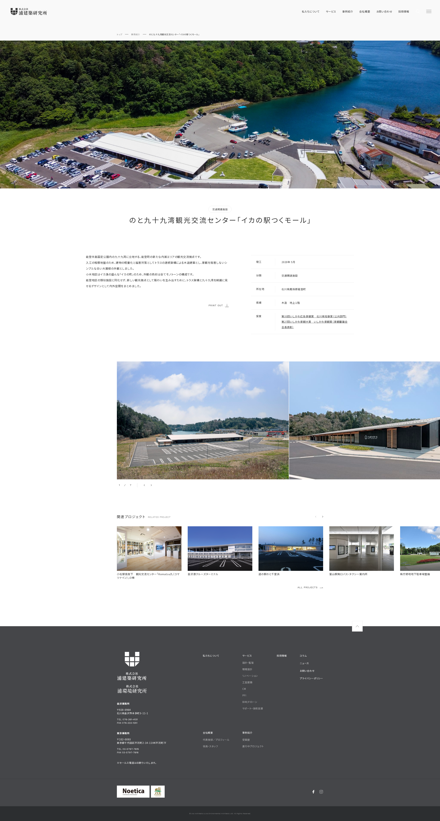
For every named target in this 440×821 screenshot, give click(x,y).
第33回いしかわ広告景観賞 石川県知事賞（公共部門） (314, 316)
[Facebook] (313, 792)
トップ (119, 34)
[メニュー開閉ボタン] (428, 11)
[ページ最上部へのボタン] (357, 626)
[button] (144, 485)
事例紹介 (135, 34)
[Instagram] (321, 792)
